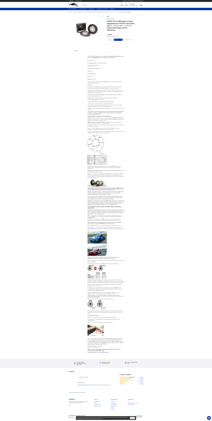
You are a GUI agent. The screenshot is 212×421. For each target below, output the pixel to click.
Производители (96, 401)
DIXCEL (72, 392)
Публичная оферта (131, 404)
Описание (75, 50)
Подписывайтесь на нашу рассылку (77, 415)
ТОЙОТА (81, 392)
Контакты (112, 401)
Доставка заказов (114, 404)
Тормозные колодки (97, 404)
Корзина (141, 5)
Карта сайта (113, 409)
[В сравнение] (101, 16)
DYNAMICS (72, 399)
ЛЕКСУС (84, 392)
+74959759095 (139, 416)
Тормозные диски (76, 392)
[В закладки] (103, 16)
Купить (116, 39)
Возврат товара (113, 406)
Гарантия (112, 407)
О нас (129, 401)
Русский (132, 5)
